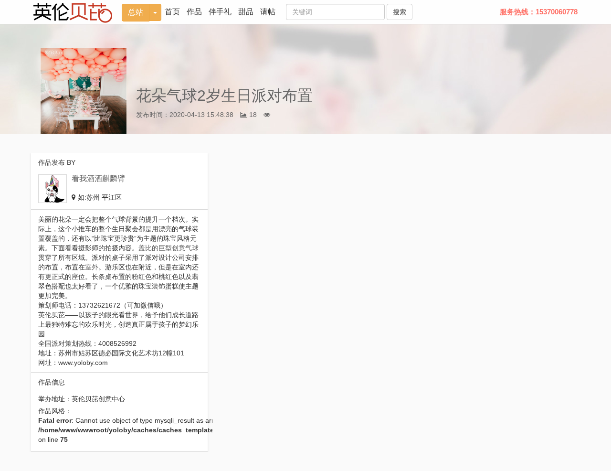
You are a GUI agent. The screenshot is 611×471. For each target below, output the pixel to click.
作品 (194, 12)
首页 (172, 12)
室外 (91, 267)
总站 (135, 12)
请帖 (267, 12)
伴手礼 (220, 12)
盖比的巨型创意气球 (168, 248)
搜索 (399, 12)
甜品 (245, 12)
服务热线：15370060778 (539, 12)
